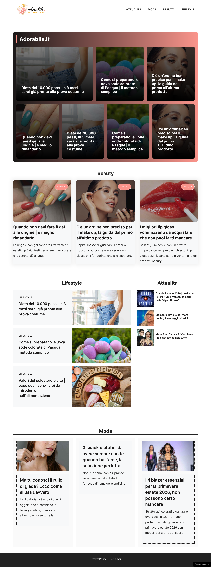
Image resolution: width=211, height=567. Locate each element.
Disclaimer (115, 559)
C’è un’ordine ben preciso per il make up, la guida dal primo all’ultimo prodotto (168, 83)
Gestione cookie (202, 564)
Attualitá (133, 9)
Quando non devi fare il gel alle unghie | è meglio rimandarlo (36, 143)
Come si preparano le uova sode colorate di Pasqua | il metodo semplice (119, 85)
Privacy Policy (98, 559)
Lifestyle (188, 9)
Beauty (168, 9)
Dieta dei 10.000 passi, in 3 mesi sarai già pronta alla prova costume (52, 90)
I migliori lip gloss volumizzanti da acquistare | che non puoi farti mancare (167, 232)
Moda (152, 9)
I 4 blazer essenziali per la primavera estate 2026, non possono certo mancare (165, 492)
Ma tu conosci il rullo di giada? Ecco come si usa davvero (41, 486)
